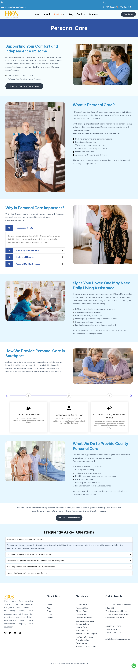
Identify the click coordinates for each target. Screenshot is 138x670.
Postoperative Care (84, 637)
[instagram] (20, 633)
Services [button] (57, 14)
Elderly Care (81, 611)
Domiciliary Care (83, 604)
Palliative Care (82, 630)
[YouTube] (15, 633)
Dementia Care (82, 624)
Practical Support (84, 617)
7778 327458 (124, 7)
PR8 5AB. (120, 617)
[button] (131, 396)
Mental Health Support (86, 633)
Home (37, 14)
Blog (70, 14)
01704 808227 (110, 7)
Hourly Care (81, 627)
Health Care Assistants (86, 646)
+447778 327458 (113, 626)
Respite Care (81, 643)
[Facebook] (5, 633)
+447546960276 (113, 632)
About (46, 14)
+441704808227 (113, 629)
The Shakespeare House (116, 611)
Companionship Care (85, 621)
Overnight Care (82, 640)
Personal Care (82, 608)
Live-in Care (81, 614)
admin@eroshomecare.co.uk (13, 7)
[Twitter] (10, 633)
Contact (81, 14)
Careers (93, 14)
